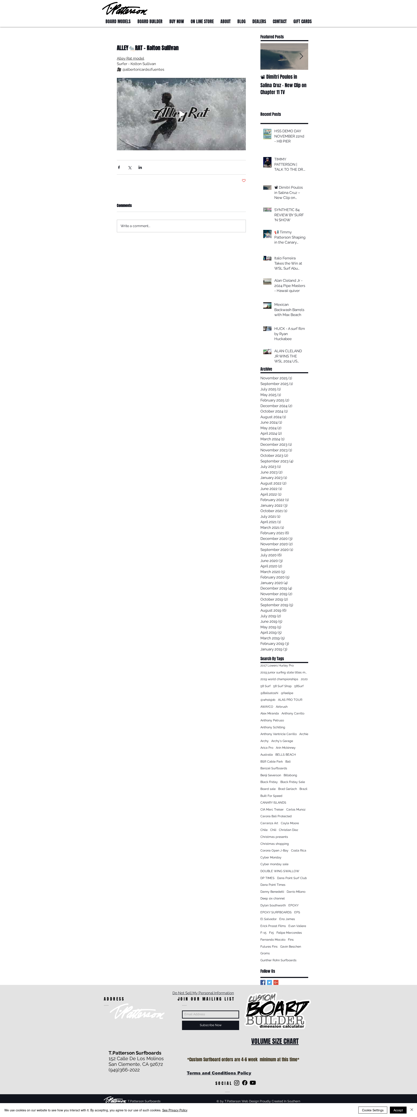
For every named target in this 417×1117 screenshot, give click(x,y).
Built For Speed (271, 796)
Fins (291, 939)
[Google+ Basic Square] (275, 982)
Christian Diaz (288, 830)
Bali (288, 761)
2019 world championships (279, 679)
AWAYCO (266, 706)
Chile (264, 830)
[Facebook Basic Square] (262, 982)
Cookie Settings (373, 1110)
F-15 (263, 932)
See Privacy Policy (174, 1110)
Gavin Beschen (290, 946)
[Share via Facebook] (119, 167)
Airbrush (282, 706)
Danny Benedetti (272, 891)
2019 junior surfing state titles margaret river (284, 672)
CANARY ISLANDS (273, 802)
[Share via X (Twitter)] (129, 167)
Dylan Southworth (273, 905)
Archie (303, 734)
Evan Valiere (297, 926)
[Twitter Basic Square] (269, 982)
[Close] (411, 1110)
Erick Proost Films (273, 926)
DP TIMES (267, 878)
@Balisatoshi (269, 693)
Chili (273, 830)
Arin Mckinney (286, 747)
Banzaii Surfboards (273, 768)
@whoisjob (267, 699)
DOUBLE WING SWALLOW (279, 871)
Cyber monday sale (274, 864)
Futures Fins (269, 946)
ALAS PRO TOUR (290, 699)
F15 (271, 932)
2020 (304, 679)
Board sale (268, 789)
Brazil (303, 789)
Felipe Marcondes (289, 932)
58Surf (299, 686)
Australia (266, 754)
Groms (265, 953)
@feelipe (287, 693)
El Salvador (268, 919)
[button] (307, 8)
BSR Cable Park (271, 761)
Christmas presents (274, 837)
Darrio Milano (296, 891)
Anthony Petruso (272, 720)
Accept (398, 1110)
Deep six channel (272, 898)
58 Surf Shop (282, 686)
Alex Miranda (269, 713)
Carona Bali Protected (276, 816)
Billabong (290, 775)
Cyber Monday (270, 857)
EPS (297, 912)
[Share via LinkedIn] (140, 167)
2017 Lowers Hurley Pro (277, 665)
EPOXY (293, 905)
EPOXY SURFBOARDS (276, 912)
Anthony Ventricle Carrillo (278, 734)
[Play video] (181, 114)
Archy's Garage (282, 741)
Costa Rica (298, 850)
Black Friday (269, 782)
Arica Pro (266, 747)
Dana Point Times (272, 884)
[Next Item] (301, 56)
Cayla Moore (290, 823)
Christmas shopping (274, 843)
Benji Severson (270, 775)
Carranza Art (269, 823)
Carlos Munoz (296, 809)
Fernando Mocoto (272, 939)
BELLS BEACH (285, 754)
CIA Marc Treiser (272, 809)
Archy (264, 741)
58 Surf (265, 686)
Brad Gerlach (287, 789)
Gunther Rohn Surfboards (278, 960)
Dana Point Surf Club (292, 878)
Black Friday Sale (292, 782)
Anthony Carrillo (292, 713)
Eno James (287, 919)
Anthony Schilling (272, 727)
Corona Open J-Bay (274, 850)
